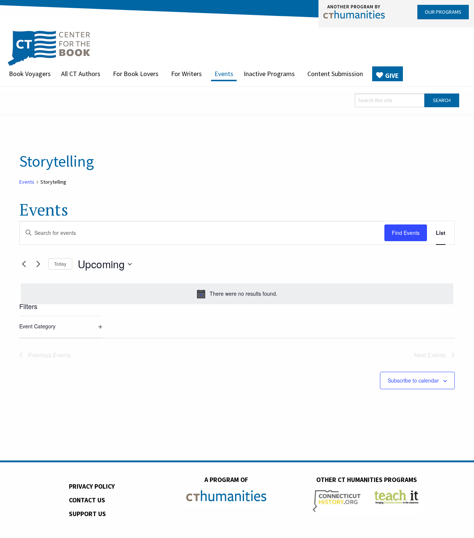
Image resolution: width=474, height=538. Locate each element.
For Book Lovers (135, 73)
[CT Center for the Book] (49, 47)
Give (392, 75)
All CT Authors (80, 73)
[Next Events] (38, 264)
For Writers (186, 73)
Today (60, 263)
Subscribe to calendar (413, 380)
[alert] (237, 293)
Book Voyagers (30, 73)
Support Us (87, 514)
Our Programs (443, 12)
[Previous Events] (23, 264)
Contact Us (87, 500)
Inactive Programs (269, 73)
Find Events (406, 232)
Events (223, 73)
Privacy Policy (92, 486)
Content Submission (335, 73)
